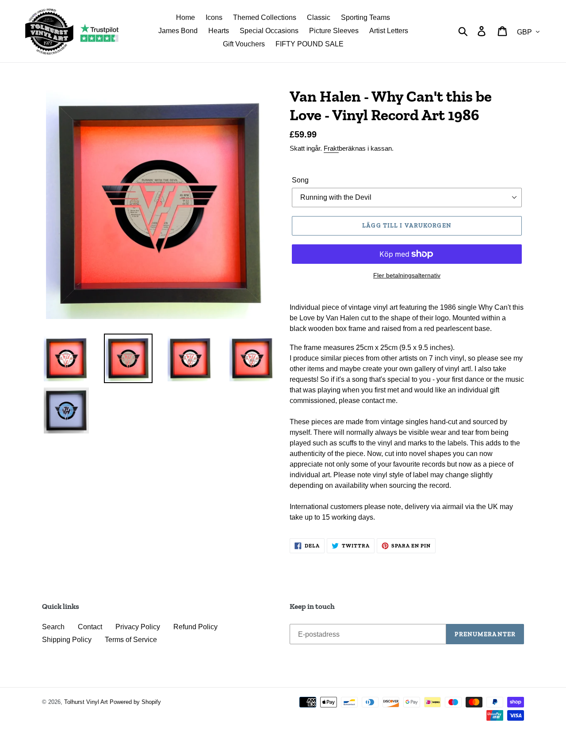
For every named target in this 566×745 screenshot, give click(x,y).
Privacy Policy (137, 627)
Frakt (331, 148)
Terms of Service (131, 639)
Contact (90, 627)
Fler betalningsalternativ (406, 275)
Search (53, 627)
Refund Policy (195, 627)
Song (300, 180)
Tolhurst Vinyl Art (86, 702)
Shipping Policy (67, 639)
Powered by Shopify (135, 702)
